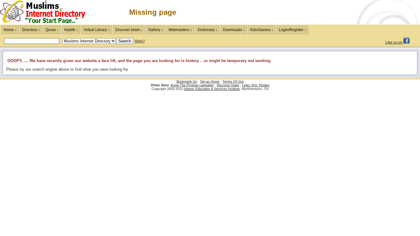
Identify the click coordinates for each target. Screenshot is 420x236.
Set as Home (210, 81)
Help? (140, 41)
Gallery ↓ (155, 30)
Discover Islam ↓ (129, 30)
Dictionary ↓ (207, 30)
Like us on (394, 42)
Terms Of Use (233, 81)
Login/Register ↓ (292, 30)
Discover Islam (228, 85)
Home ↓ (10, 30)
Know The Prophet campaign (192, 85)
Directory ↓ (31, 30)
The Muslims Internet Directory (46, 12)
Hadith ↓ (71, 30)
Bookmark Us (186, 81)
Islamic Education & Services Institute (212, 89)
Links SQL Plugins (256, 85)
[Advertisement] (348, 12)
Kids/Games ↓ (261, 30)
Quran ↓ (52, 30)
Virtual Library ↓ (97, 30)
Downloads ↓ (234, 30)
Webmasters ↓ (180, 30)
